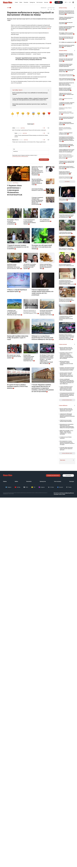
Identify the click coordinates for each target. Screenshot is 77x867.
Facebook (61, 487)
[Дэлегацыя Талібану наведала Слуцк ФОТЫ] (43, 191)
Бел (66, 2)
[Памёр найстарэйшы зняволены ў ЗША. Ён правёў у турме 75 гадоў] (18, 329)
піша (48, 28)
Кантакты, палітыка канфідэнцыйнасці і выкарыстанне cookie (64, 493)
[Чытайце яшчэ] (48, 90)
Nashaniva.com (43, 7)
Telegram (9, 487)
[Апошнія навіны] (74, 50)
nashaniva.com (5, 493)
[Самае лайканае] (74, 405)
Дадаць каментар (44, 159)
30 (28, 268)
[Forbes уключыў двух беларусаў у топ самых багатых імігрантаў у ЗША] (47, 261)
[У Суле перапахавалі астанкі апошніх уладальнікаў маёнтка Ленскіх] (30, 216)
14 (72, 249)
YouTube (18, 487)
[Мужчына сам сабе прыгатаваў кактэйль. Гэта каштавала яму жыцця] (43, 238)
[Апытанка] (73, 460)
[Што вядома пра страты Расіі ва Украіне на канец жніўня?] (14, 354)
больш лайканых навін (67, 453)
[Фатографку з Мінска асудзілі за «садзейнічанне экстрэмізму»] (14, 216)
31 (38, 313)
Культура (46, 2)
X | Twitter (52, 487)
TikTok (26, 487)
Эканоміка (26, 2)
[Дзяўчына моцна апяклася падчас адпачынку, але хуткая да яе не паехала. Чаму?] (14, 261)
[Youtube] (51, 2)
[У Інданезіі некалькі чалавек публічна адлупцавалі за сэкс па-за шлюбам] (18, 238)
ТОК (34, 487)
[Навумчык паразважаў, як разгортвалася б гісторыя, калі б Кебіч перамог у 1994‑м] (30, 307)
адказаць (25, 133)
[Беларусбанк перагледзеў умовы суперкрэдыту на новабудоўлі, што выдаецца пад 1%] (30, 354)
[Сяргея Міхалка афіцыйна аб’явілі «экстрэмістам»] (67, 193)
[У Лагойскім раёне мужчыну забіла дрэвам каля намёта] (67, 227)
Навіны (16, 2)
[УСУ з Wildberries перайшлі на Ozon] (47, 216)
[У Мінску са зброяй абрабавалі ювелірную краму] (18, 284)
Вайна (21, 2)
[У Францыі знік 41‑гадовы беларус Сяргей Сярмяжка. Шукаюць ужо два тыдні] (14, 307)
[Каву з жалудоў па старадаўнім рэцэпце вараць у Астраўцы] (67, 243)
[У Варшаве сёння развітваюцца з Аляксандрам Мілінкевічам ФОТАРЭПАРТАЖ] (18, 181)
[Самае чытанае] (74, 344)
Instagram (42, 487)
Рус (54, 9)
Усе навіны (67, 181)
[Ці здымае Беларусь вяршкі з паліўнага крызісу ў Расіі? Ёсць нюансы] (18, 380)
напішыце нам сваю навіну (53, 475)
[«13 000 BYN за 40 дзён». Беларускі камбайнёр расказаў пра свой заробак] (30, 261)
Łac (51, 9)
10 (50, 221)
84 (35, 184)
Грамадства (32, 2)
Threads (69, 487)
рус (70, 2)
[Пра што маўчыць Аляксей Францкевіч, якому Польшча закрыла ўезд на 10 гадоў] (43, 181)
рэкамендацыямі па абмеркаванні (20, 156)
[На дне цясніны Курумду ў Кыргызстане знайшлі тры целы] (67, 259)
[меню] (73, 2)
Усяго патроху (39, 2)
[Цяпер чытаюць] (74, 7)
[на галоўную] (7, 2)
